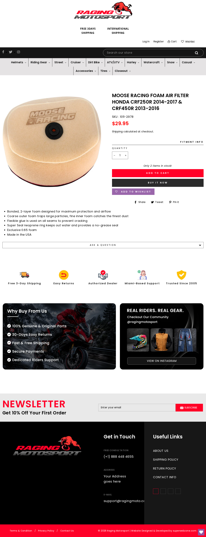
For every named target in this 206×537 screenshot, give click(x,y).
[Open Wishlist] (201, 532)
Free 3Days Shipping (88, 31)
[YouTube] (178, 491)
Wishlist (190, 41)
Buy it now (158, 182)
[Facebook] (156, 491)
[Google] (170, 491)
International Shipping (118, 31)
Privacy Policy (46, 530)
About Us (161, 451)
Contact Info (164, 477)
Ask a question (103, 245)
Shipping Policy (165, 460)
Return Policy (164, 468)
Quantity (120, 148)
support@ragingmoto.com (126, 501)
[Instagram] (163, 491)
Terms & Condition (21, 530)
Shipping (117, 131)
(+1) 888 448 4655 (119, 456)
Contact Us (67, 530)
